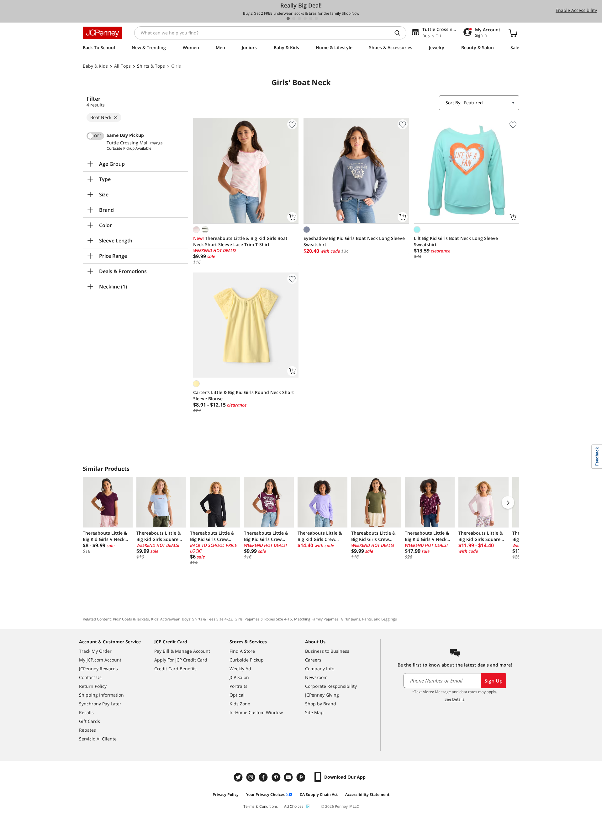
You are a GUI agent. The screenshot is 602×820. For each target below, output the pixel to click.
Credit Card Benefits (175, 669)
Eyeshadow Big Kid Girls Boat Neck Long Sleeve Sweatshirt (354, 241)
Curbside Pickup (247, 660)
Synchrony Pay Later (100, 704)
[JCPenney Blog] (301, 777)
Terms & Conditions (260, 806)
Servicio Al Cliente (98, 739)
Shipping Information (101, 695)
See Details (454, 699)
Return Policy (93, 686)
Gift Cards (89, 721)
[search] (399, 33)
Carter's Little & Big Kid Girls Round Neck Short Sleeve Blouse (243, 395)
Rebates (87, 730)
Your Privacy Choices (265, 794)
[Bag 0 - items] (513, 33)
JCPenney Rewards (98, 669)
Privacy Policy (226, 794)
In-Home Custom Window (256, 712)
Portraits (238, 686)
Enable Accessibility (576, 10)
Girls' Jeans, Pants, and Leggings (369, 619)
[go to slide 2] (293, 18)
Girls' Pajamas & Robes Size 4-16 (263, 619)
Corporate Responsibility (331, 686)
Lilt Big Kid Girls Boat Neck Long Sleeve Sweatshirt (456, 241)
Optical (237, 695)
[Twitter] (239, 777)
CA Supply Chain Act (319, 794)
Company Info (319, 669)
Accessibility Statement (367, 794)
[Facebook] (264, 777)
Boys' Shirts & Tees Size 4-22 (207, 619)
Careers (313, 660)
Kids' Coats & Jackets (131, 619)
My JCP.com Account (100, 660)
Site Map (314, 712)
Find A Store (242, 651)
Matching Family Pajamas (316, 619)
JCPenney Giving (322, 695)
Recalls (86, 712)
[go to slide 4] (305, 18)
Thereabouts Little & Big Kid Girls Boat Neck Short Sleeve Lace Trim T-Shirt (240, 241)
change (156, 143)
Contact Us (90, 677)
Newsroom (316, 677)
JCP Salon (239, 677)
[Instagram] (251, 777)
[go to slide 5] (310, 18)
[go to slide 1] (288, 18)
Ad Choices (294, 806)
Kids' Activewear (165, 619)
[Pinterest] (276, 777)
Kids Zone (240, 704)
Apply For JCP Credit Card (180, 660)
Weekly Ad (240, 669)
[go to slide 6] (316, 18)
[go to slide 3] (299, 18)
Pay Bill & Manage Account (182, 651)
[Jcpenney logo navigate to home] (102, 33)
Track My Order (95, 651)
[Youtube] (289, 777)
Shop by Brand (320, 704)
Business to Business (327, 651)
